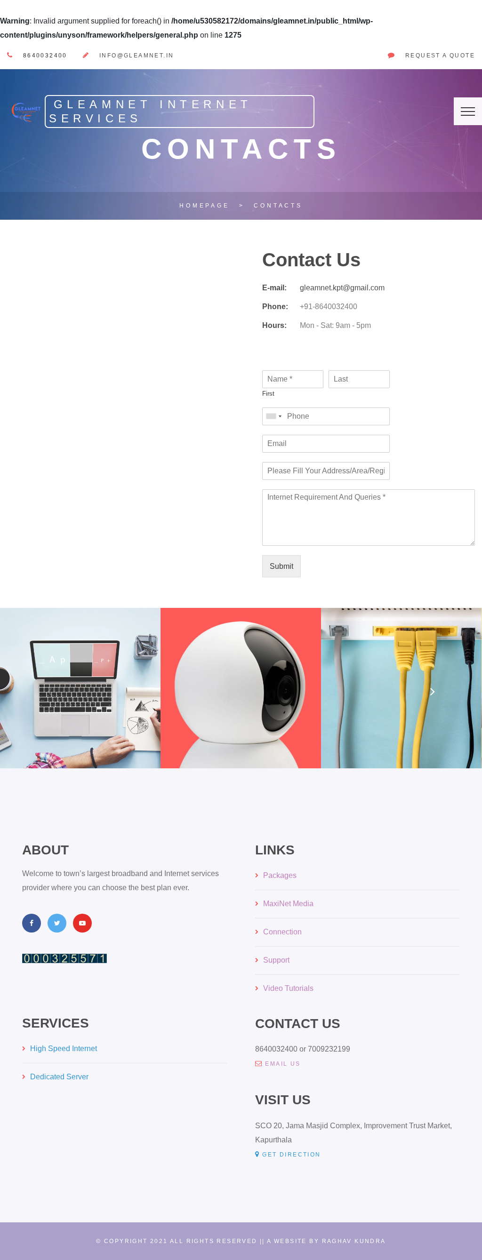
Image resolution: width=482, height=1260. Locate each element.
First (268, 393)
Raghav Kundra (354, 1241)
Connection (282, 932)
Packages (280, 875)
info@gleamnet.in (136, 55)
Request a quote (440, 55)
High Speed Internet (63, 1049)
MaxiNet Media (288, 904)
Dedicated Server (59, 1077)
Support (276, 960)
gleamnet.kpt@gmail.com (342, 288)
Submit (281, 566)
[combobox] (273, 416)
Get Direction (291, 1154)
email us (282, 1064)
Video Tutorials (288, 988)
